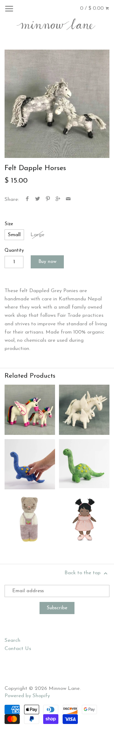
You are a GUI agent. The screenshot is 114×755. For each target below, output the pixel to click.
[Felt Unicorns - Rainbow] (30, 410)
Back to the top (83, 572)
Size (9, 224)
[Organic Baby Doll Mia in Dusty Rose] (84, 519)
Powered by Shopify (27, 695)
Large (37, 234)
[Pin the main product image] (47, 199)
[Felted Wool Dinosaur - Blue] (30, 464)
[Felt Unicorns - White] (84, 410)
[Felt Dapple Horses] (57, 104)
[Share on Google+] (58, 199)
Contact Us (18, 648)
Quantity (14, 250)
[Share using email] (68, 199)
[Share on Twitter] (37, 199)
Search (12, 640)
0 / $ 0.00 (92, 8)
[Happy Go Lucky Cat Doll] (30, 519)
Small (14, 234)
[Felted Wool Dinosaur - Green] (84, 464)
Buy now (47, 261)
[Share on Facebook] (27, 199)
